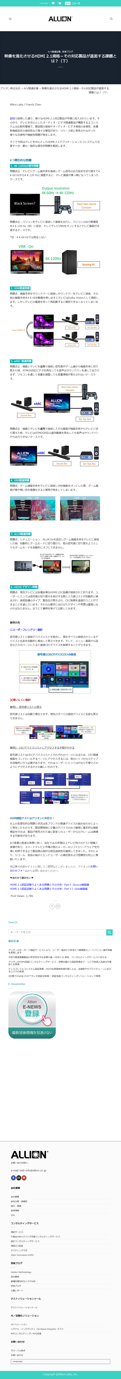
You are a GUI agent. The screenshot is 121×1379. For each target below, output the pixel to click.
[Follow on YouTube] (53, 3)
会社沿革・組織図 (19, 1201)
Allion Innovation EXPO (22, 1255)
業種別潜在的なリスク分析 (23, 1281)
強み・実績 (16, 1206)
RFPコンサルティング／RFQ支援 (26, 1333)
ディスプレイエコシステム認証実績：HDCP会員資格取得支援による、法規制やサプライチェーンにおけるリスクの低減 (59, 970)
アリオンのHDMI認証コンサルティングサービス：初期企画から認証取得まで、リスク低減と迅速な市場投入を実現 (59, 963)
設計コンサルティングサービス (25, 1241)
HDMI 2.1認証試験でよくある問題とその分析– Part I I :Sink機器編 (48, 889)
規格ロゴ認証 (17, 1246)
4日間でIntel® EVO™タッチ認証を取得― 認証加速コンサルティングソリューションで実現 (54, 976)
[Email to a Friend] (57, 906)
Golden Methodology (21, 1272)
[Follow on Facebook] (13, 1177)
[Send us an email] (18, 1177)
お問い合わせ (17, 1355)
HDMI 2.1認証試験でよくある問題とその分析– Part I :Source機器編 (49, 885)
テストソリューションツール (24, 1307)
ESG (13, 1215)
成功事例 (15, 1276)
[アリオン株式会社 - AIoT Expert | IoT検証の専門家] (60, 18)
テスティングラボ (19, 1250)
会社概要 (15, 1196)
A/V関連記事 (54, 51)
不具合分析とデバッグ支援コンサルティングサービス (35, 1236)
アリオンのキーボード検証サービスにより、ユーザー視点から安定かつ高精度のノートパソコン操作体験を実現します (60, 951)
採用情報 (15, 1210)
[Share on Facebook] (52, 906)
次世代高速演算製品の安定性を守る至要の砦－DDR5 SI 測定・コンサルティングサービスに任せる (57, 957)
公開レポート (17, 1290)
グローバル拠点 (18, 1350)
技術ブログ (67, 51)
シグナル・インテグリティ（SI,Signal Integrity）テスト (37, 1329)
